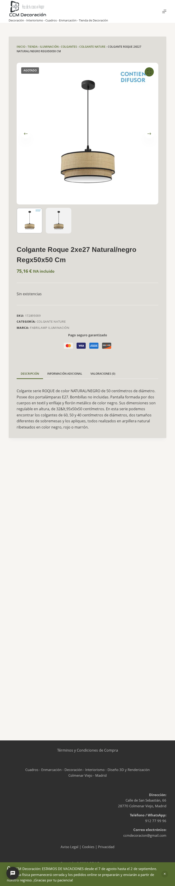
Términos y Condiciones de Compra (87, 750)
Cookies (88, 846)
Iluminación (49, 47)
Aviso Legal (69, 846)
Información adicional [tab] (64, 374)
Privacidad (106, 846)
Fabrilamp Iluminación (49, 328)
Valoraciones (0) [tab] (102, 374)
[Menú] (164, 11)
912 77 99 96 (155, 820)
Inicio (21, 47)
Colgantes (69, 47)
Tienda (33, 47)
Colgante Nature (92, 47)
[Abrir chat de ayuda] (12, 873)
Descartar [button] (164, 874)
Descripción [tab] (30, 374)
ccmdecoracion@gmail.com (144, 835)
